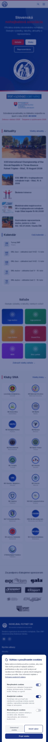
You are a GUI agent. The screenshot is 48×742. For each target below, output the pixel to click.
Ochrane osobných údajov (15, 677)
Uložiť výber (34, 729)
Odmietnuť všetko (14, 729)
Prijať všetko (24, 736)
